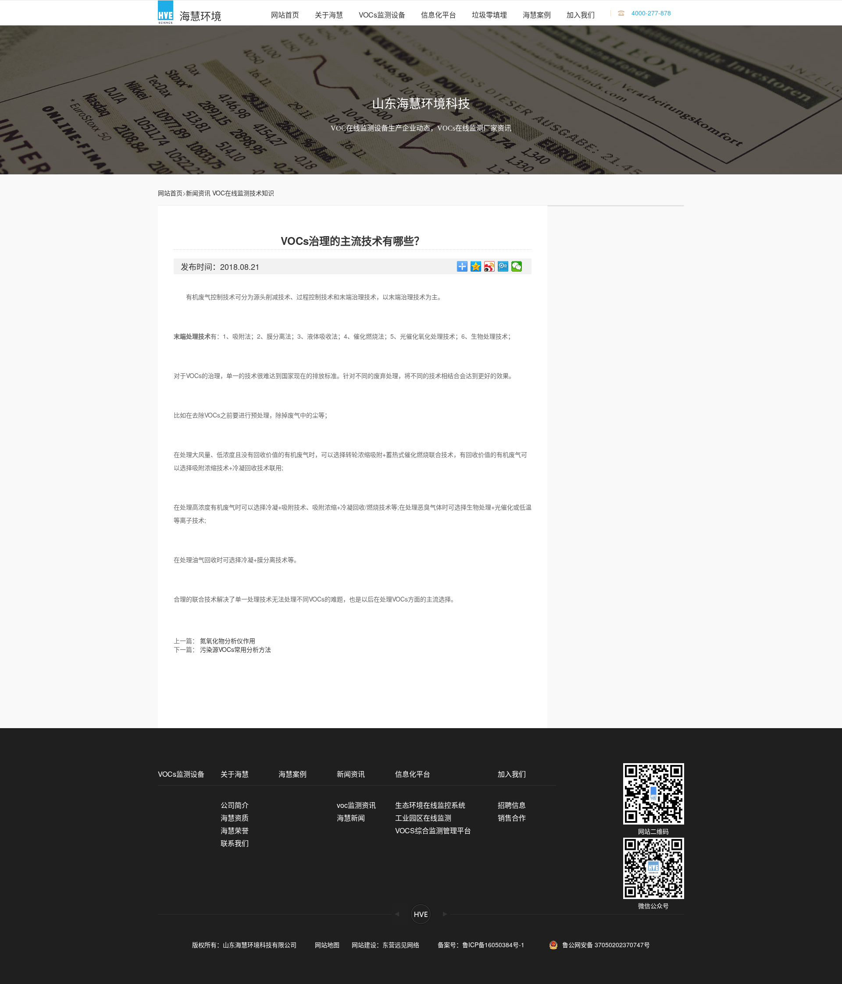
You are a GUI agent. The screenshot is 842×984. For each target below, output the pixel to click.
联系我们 (235, 843)
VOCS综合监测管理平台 (433, 830)
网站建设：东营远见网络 (385, 944)
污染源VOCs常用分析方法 (235, 649)
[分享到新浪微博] (489, 266)
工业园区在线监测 (423, 818)
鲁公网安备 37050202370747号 (606, 943)
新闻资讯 (198, 192)
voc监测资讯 (356, 805)
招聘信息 (512, 805)
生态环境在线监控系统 (430, 805)
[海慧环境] (165, 12)
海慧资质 (235, 818)
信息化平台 (438, 15)
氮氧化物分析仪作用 (227, 640)
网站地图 (327, 944)
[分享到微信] (516, 266)
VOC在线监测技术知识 (243, 192)
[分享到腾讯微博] (503, 266)
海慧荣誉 (235, 830)
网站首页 (285, 15)
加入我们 (581, 15)
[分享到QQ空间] (476, 266)
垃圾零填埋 (489, 15)
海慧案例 (537, 15)
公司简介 (235, 805)
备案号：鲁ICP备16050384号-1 (484, 944)
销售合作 (512, 818)
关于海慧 (329, 15)
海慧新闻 (351, 818)
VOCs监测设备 (382, 15)
